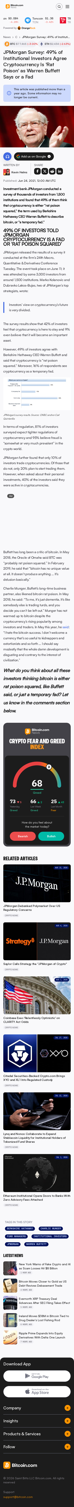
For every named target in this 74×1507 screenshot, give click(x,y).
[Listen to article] (7, 156)
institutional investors (50, 1236)
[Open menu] (67, 6)
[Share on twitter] (45, 171)
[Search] (59, 6)
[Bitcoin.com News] (14, 6)
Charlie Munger (51, 1228)
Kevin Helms (19, 172)
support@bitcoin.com (18, 1497)
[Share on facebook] (37, 171)
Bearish (23, 836)
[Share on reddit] (52, 171)
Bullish (51, 836)
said (65, 627)
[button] (49, 156)
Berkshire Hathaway (20, 1228)
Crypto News (16, 37)
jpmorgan (12, 1244)
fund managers (16, 1236)
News (7, 37)
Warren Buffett (36, 1244)
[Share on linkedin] (59, 171)
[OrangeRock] (26, 28)
